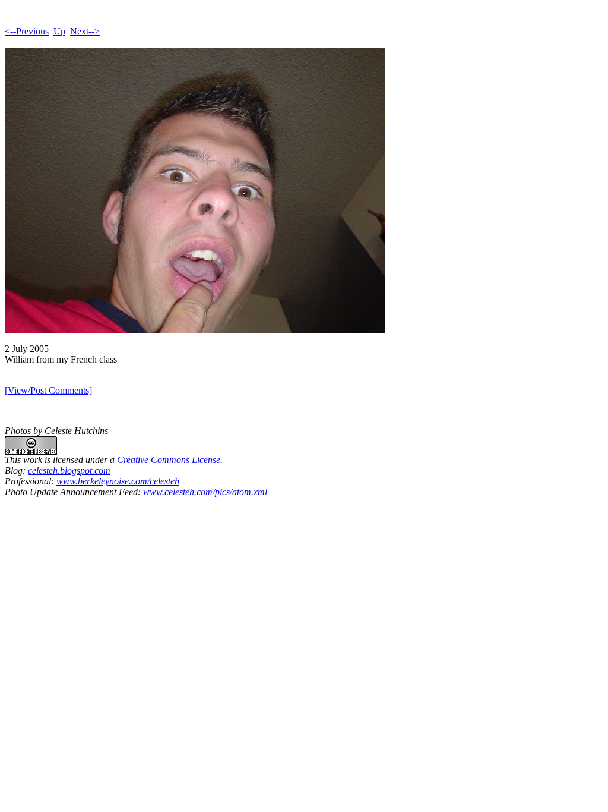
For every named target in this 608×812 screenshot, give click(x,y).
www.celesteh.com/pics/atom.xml (205, 492)
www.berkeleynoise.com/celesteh (117, 481)
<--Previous (27, 31)
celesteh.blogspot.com (69, 470)
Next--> (85, 31)
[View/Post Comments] (48, 390)
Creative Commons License (168, 460)
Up (59, 31)
